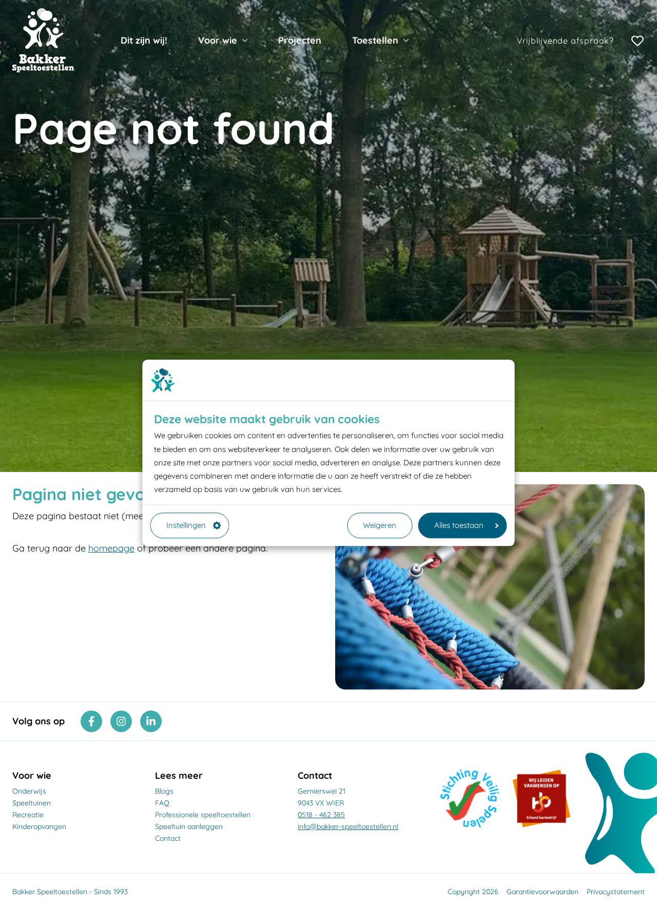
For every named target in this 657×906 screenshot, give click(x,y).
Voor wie (217, 40)
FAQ (162, 802)
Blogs (164, 791)
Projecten (299, 40)
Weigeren (379, 525)
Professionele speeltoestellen (202, 814)
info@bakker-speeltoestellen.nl (348, 826)
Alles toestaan (459, 525)
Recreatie (28, 814)
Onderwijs (29, 791)
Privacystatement (616, 891)
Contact (168, 838)
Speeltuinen (31, 802)
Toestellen (375, 40)
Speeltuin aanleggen (189, 826)
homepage (111, 548)
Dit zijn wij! (144, 40)
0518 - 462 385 (321, 814)
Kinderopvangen (39, 826)
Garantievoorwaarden (542, 891)
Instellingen (186, 525)
